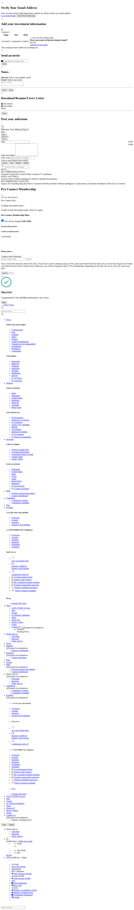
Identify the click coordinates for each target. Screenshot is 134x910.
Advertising (16, 429)
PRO (8, 665)
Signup (11, 825)
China (14, 476)
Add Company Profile (22, 874)
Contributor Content (20, 690)
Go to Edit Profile (8, 16)
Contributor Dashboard (23, 895)
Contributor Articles (20, 500)
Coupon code (11, 256)
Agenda (15, 520)
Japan (14, 479)
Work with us (17, 641)
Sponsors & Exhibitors (21, 525)
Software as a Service (20, 420)
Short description (8, 155)
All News (18, 378)
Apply (29, 259)
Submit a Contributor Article (25, 890)
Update (18, 163)
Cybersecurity (17, 330)
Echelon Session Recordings (23, 493)
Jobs (13, 610)
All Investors (19, 486)
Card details (6, 236)
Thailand (15, 366)
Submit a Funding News (23, 892)
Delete (26, 163)
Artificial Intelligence (20, 342)
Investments (16, 346)
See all (9, 855)
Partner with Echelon (23, 580)
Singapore (16, 361)
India (14, 393)
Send (4, 64)
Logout (16, 897)
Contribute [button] (10, 498)
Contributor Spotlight (20, 503)
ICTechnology (17, 418)
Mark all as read (25, 841)
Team (14, 617)
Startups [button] (9, 383)
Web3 (14, 337)
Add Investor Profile (21, 878)
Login (4, 825)
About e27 (16, 620)
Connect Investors (21, 489)
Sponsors (15, 542)
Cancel (4, 163)
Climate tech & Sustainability (24, 344)
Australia (15, 405)
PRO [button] (8, 491)
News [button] (8, 320)
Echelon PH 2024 (19, 603)
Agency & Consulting (21, 425)
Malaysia (15, 364)
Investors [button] (10, 439)
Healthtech (16, 349)
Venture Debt (17, 457)
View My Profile (18, 867)
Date (3, 132)
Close (4, 90)
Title (3, 142)
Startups (9, 646)
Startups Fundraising (22, 437)
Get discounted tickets (23, 577)
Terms (14, 624)
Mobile (14, 427)
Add (11, 163)
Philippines (16, 373)
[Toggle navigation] (2, 305)
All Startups (19, 434)
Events (14, 613)
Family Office (17, 459)
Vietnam (15, 371)
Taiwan (15, 375)
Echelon (15, 334)
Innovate (15, 639)
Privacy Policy (18, 622)
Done (4, 302)
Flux (13, 332)
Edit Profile (16, 869)
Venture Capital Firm (20, 450)
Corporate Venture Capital (22, 454)
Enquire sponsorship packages (26, 585)
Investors (10, 653)
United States (17, 398)
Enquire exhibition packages (26, 587)
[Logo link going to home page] (9, 305)
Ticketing (15, 547)
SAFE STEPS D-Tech (21, 608)
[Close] (2, 2)
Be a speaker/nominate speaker (27, 582)
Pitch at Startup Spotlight (25, 591)
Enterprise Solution (19, 432)
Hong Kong (16, 407)
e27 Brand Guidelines (21, 615)
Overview (16, 518)
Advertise (18, 381)
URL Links (5, 158)
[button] (9, 507)
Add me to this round (39, 45)
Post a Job (17, 885)
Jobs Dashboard (20, 883)
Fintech (15, 339)
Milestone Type (7, 129)
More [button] (8, 606)
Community (16, 351)
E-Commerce (17, 422)
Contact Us (16, 627)
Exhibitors (16, 544)
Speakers (15, 522)
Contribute (10, 686)
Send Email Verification (26, 16)
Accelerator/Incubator (20, 452)
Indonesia (15, 368)
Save (11, 90)
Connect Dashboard (20, 496)
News (8, 643)
